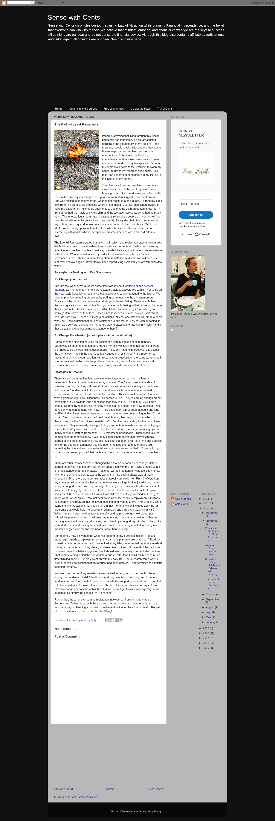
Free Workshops (113, 108)
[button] (196, 168)
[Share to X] (114, 620)
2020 (206, 508)
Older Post (154, 789)
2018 (206, 633)
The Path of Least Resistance (212, 584)
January (211, 622)
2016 (206, 643)
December (212, 512)
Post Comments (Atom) (84, 797)
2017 (206, 638)
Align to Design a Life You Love (211, 550)
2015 (206, 648)
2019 (206, 628)
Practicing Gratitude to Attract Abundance (212, 534)
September (212, 599)
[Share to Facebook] (117, 620)
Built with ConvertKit (211, 232)
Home (58, 108)
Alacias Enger (183, 498)
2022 (206, 498)
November (212, 520)
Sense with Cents (74, 17)
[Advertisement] (137, 74)
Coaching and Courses (83, 108)
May (209, 617)
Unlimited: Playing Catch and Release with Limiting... (212, 567)
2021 (206, 503)
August (210, 607)
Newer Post (63, 789)
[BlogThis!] (110, 620)
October (211, 594)
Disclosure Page (140, 108)
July (208, 612)
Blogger (158, 811)
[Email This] (107, 620)
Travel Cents (165, 108)
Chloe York (181, 504)
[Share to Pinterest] (121, 620)
